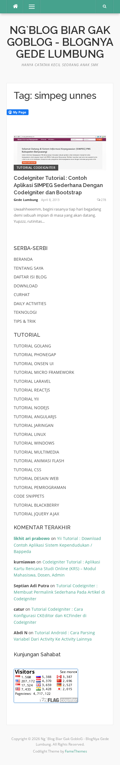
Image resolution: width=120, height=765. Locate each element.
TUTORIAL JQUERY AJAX (36, 513)
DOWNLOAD (26, 286)
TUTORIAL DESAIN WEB (36, 478)
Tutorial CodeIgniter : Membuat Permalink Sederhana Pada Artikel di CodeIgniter (59, 592)
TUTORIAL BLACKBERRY (36, 505)
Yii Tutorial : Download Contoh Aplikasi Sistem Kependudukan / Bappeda (57, 545)
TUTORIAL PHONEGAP (35, 354)
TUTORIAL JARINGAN (34, 425)
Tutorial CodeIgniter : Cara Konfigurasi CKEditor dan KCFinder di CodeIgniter (50, 615)
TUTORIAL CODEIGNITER (36, 167)
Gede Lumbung (26, 199)
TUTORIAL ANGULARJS (35, 416)
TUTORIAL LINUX (30, 434)
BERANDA (23, 259)
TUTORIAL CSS (27, 469)
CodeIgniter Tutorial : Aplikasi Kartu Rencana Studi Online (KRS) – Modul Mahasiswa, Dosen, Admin (57, 568)
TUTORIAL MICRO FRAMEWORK (44, 372)
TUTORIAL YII (26, 399)
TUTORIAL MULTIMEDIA (36, 452)
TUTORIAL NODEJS (31, 407)
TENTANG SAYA (28, 268)
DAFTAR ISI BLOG (30, 277)
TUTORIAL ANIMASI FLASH (39, 460)
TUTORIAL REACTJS (32, 390)
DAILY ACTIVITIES (30, 303)
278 (103, 199)
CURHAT (22, 294)
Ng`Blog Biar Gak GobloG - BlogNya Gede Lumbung (60, 42)
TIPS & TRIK (25, 321)
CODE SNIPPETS (29, 496)
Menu (29, 6)
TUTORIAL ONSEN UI (34, 363)
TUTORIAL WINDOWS (34, 443)
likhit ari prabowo (32, 538)
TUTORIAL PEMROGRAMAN (40, 487)
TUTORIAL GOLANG (32, 346)
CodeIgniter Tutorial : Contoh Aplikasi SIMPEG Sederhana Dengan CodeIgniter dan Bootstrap (58, 185)
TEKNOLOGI (25, 312)
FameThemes (76, 751)
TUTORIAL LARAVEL (32, 381)
